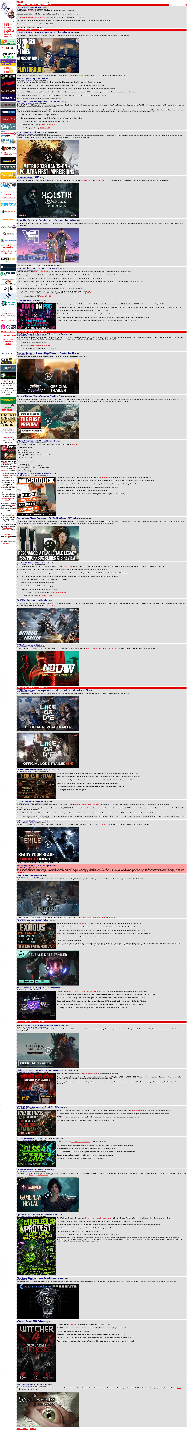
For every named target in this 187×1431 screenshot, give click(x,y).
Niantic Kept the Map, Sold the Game (33, 79)
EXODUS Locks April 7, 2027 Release (33, 920)
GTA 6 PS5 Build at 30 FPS (29, 300)
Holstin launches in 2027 (28, 177)
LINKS (6, 36)
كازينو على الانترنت (7, 390)
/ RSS (11, 24)
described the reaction (139, 1110)
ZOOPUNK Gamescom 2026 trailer (32, 600)
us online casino (8, 528)
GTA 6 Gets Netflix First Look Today (33, 563)
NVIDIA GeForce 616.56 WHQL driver (87, 804)
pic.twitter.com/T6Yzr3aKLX (43, 345)
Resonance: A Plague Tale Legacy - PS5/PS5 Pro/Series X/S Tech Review (49, 518)
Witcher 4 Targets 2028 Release (31, 1321)
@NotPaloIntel (28, 345)
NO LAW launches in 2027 (28, 645)
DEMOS (7, 33)
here (62, 265)
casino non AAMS (8, 321)
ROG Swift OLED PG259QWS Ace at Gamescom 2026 (87, 991)
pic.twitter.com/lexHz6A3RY (60, 592)
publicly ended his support (89, 1073)
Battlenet (75, 444)
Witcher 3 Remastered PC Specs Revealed (36, 441)
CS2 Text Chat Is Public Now (29, 7)
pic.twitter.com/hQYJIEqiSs (83, 293)
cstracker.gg (32, 10)
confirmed (73, 1324)
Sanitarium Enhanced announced (32, 1384)
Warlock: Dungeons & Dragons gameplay (35, 1170)
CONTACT (8, 535)
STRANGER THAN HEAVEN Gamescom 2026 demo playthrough (46, 32)
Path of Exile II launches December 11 (34, 821)
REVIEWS (8, 27)
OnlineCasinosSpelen (8, 198)
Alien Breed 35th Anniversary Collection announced (40, 1278)
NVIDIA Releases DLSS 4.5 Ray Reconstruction (38, 1138)
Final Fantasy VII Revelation (29, 875)
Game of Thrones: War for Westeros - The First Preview (41, 396)
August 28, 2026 (45, 128)
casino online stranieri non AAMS (8, 341)
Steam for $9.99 (109, 773)
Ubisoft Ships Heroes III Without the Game (35, 770)
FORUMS (7, 34)
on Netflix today (67, 566)
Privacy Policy (6, 543)
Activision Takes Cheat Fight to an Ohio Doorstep (39, 102)
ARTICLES (8, 29)
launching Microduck (101, 477)
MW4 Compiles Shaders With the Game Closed (38, 268)
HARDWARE (9, 31)
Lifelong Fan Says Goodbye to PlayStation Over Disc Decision (44, 1070)
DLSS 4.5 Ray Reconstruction (80, 1142)
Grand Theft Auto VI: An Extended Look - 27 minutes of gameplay (46, 220)
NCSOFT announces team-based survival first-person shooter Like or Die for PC (52, 690)
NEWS (6, 24)
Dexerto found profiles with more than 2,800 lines (32, 17)
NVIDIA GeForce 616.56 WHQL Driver (33, 801)
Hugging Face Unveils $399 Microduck (34, 474)
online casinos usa (6, 475)
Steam (72, 75)
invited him (88, 304)
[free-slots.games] (8, 451)
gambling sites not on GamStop (8, 246)
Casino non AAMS (8, 336)
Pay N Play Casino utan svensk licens (8, 154)
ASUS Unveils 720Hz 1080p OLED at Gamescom (38, 988)
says (28, 82)
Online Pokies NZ (8, 437)
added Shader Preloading (42, 271)
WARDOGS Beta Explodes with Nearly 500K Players (40, 1107)
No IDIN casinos (6, 463)
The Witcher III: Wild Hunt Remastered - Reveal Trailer (40, 1025)
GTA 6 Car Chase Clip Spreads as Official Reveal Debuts (42, 334)
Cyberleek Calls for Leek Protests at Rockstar (37, 1215)
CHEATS (7, 26)
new (11, 36)
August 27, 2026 (45, 296)
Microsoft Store (82, 75)
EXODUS (78, 923)
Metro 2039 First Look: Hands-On (31, 132)
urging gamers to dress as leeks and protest (97, 1218)
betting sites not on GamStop (8, 252)
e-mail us (7, 536)
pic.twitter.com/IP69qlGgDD (48, 124)
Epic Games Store (96, 648)
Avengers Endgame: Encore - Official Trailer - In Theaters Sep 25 (45, 353)
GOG (90, 180)
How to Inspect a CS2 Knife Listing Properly (36, 866)
